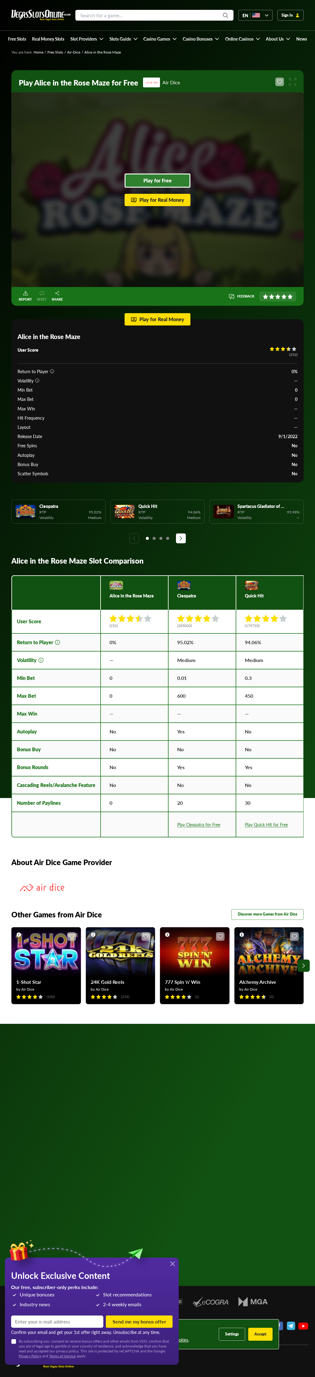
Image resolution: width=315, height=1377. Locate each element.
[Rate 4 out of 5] (283, 296)
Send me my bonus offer (139, 1321)
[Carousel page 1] (147, 538)
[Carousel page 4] (167, 538)
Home (38, 52)
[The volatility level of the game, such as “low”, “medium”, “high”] (37, 380)
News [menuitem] (301, 39)
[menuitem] (86, 39)
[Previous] (134, 538)
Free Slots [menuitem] (17, 39)
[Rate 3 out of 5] (277, 296)
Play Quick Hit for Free (266, 824)
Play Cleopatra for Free (198, 824)
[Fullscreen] (292, 82)
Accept (260, 1334)
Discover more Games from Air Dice (267, 914)
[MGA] (253, 1301)
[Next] (181, 538)
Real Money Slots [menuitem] (48, 39)
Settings (232, 1334)
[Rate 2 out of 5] (271, 296)
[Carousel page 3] (160, 538)
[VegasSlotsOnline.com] (40, 15)
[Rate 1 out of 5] (265, 296)
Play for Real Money (161, 199)
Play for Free (157, 180)
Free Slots (55, 52)
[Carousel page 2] (154, 538)
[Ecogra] (211, 1301)
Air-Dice (73, 52)
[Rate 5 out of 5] (290, 296)
